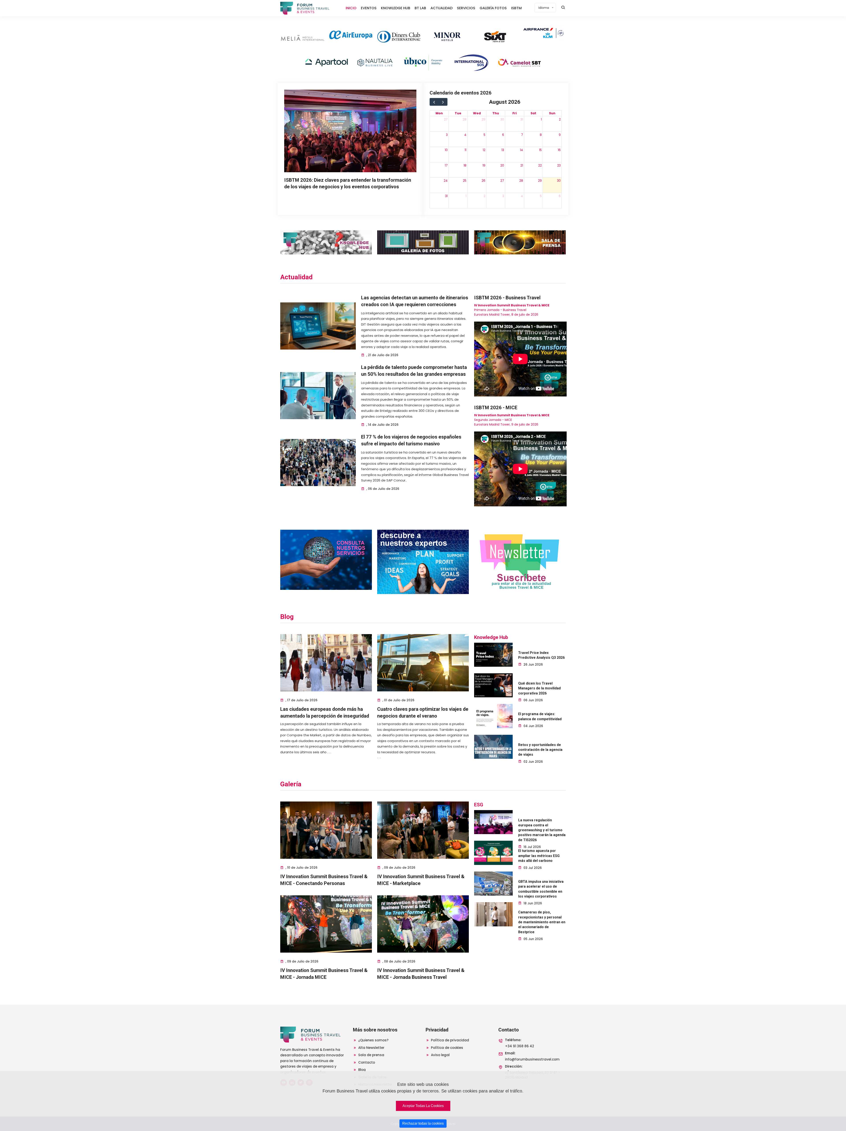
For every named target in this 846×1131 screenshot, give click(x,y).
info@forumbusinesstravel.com (532, 1059)
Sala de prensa (370, 1055)
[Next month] (442, 102)
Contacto (366, 1062)
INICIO (351, 8)
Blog (287, 616)
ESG (478, 804)
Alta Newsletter (370, 1047)
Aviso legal (440, 1055)
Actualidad (296, 277)
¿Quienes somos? (372, 1040)
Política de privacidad (449, 1040)
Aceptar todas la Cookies (423, 1106)
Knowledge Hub (491, 637)
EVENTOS (369, 8)
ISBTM (516, 8)
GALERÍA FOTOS (493, 8)
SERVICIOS (466, 8)
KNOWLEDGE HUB (395, 8)
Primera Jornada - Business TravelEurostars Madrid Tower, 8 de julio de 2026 (511, 310)
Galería (290, 784)
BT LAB (420, 8)
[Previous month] (434, 102)
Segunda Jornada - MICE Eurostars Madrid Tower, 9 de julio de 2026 (511, 420)
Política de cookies (446, 1047)
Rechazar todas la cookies (423, 1123)
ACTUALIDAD (441, 8)
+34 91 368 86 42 (519, 1046)
